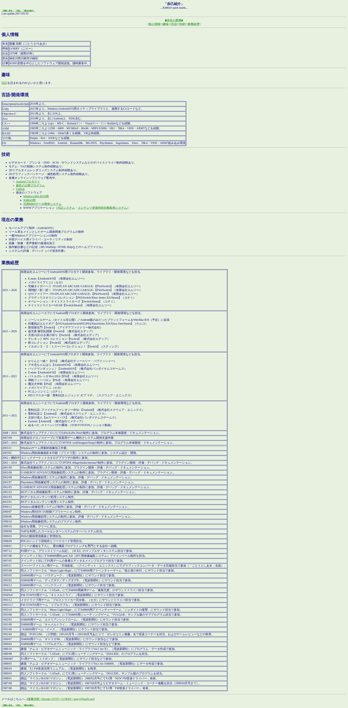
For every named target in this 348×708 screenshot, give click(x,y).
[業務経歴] (193, 24)
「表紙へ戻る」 (7, 11)
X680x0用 (29, 200)
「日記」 (18, 11)
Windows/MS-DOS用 (36, 196)
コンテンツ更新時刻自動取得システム (102, 207)
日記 (4, 82)
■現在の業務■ (174, 20)
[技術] (182, 24)
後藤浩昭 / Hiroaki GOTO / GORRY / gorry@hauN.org (61, 699)
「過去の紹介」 (28, 11)
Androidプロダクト (28, 181)
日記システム (66, 207)
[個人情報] (154, 24)
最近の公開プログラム (30, 185)
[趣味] (165, 24)
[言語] (174, 24)
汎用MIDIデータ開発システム (42, 204)
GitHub (20, 189)
